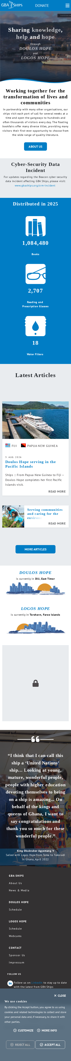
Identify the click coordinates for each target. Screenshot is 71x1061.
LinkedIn (37, 982)
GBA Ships (16, 875)
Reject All (22, 1045)
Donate (42, 5)
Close (62, 995)
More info (49, 1030)
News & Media (19, 890)
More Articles (35, 549)
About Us (35, 146)
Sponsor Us (17, 955)
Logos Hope (18, 921)
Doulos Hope (19, 902)
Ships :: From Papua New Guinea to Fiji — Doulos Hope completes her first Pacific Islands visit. (34, 479)
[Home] (12, 5)
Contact (15, 948)
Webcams (15, 936)
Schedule (15, 909)
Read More (57, 491)
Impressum (16, 962)
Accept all (52, 1045)
